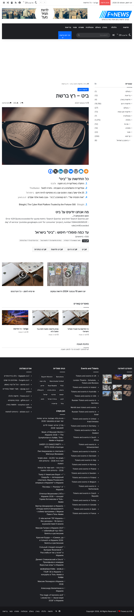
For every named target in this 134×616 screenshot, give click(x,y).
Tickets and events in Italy (85, 460)
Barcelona (60, 377)
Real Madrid (52, 386)
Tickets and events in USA (85, 396)
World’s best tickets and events (83, 407)
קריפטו (127, 136)
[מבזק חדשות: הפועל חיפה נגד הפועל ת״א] (45, 317)
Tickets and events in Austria (84, 451)
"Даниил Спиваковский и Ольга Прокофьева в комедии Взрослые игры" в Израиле (49, 562)
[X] (55, 171)
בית (85, 84)
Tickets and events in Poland (84, 469)
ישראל (45, 395)
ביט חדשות (56, 249)
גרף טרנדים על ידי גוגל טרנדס (29, 240)
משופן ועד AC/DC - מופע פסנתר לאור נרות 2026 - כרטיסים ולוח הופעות (50, 461)
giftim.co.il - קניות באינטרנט (18, 400)
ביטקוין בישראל (123, 140)
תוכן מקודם (60, 411)
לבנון (62, 399)
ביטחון (61, 390)
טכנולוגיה (90, 27)
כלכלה (114, 27)
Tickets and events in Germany (83, 426)
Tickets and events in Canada (84, 505)
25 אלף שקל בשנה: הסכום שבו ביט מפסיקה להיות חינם (60, 193)
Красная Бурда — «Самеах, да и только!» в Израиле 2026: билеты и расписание (49, 540)
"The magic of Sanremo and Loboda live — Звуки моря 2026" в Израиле (51, 598)
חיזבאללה (40, 390)
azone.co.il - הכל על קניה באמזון (16, 384)
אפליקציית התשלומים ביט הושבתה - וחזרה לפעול (62, 188)
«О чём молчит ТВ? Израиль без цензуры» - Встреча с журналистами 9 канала (51, 521)
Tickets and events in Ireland (84, 387)
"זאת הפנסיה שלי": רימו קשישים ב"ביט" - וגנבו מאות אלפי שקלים (56, 197)
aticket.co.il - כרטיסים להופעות (17, 412)
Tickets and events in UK (86, 376)
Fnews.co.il (125, 611)
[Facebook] (50, 171)
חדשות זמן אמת (124, 112)
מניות (126, 124)
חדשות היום (78, 84)
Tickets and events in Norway (84, 464)
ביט (83, 249)
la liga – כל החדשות (90, 3)
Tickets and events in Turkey (84, 500)
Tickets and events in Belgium (84, 482)
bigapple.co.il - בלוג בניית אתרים (16, 376)
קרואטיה (54, 403)
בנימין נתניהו (51, 390)
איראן (42, 386)
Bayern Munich (46, 377)
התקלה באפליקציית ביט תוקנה (71, 183)
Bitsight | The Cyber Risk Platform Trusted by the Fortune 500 (47, 204)
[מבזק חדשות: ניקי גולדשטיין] (117, 387)
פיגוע (42, 399)
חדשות (126, 27)
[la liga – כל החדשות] (15, 317)
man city (43, 381)
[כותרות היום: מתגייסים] (107, 393)
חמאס (61, 395)
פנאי (75, 27)
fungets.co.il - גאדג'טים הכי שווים (16, 380)
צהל (62, 403)
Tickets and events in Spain (85, 509)
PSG (62, 386)
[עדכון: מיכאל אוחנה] (107, 379)
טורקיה (53, 395)
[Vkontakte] (71, 171)
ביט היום (72, 249)
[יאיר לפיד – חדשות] (127, 393)
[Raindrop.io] (81, 171)
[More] (86, 171)
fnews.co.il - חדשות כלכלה (18, 396)
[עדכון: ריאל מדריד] (107, 387)
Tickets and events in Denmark (83, 456)
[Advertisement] (67, 60)
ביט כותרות (39, 249)
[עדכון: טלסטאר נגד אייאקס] (117, 395)
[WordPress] (76, 171)
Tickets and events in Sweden (83, 473)
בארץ (104, 27)
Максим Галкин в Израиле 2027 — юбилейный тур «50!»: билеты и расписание (49, 530)
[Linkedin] (60, 171)
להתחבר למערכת (80, 349)
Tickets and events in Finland (84, 477)
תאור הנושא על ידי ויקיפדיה (72, 240)
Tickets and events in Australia (83, 392)
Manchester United (57, 381)
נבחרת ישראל (52, 399)
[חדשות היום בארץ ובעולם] (115, 14)
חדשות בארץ (125, 99)
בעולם (98, 27)
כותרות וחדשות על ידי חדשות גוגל (51, 240)
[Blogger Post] (65, 171)
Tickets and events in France (84, 513)
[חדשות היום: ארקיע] (127, 387)
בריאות (68, 27)
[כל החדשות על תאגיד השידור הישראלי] (75, 317)
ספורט (81, 27)
